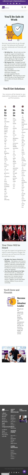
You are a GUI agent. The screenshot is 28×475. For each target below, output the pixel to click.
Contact (12, 424)
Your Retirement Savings (13, 439)
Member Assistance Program (13, 418)
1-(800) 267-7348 (7, 1)
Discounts (13, 421)
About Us (13, 415)
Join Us (12, 426)
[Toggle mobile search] (22, 7)
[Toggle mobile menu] (25, 7)
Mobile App (13, 428)
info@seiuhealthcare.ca (19, 1)
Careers (12, 456)
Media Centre (14, 443)
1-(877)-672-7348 (5, 421)
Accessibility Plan (13, 454)
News (12, 423)
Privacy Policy (12, 451)
